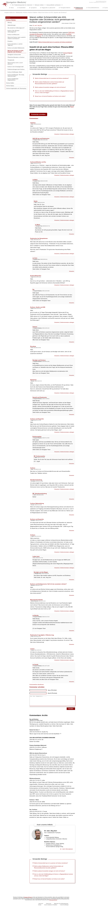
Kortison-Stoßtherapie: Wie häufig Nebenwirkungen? (16, 75)
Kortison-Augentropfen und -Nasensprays (16, 88)
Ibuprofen (39, 35)
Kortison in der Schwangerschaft (15, 66)
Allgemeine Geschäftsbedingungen (61, 903)
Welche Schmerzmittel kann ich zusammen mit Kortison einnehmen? (55, 42)
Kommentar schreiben (38, 114)
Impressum (40, 903)
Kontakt (39, 904)
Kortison (8, 17)
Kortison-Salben (10, 83)
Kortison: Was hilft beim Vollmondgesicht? (13, 31)
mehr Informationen (67, 849)
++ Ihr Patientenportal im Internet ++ (36, 5)
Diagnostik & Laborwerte (48, 7)
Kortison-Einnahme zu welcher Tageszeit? (15, 44)
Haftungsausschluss (53, 899)
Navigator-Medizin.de (28, 897)
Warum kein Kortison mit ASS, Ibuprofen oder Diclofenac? (16, 51)
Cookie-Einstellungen (64, 904)
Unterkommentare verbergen (67, 134)
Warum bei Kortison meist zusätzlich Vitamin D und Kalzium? (17, 38)
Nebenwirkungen (12, 25)
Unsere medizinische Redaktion (50, 904)
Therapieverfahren (65, 7)
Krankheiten (22, 7)
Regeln (72, 106)
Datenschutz (48, 903)
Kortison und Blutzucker (13, 34)
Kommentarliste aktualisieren (37, 684)
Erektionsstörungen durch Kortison (16, 69)
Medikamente (79, 7)
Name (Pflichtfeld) (52, 690)
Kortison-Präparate (67, 52)
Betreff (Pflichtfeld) (52, 693)
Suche (106, 7)
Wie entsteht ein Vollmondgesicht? (16, 28)
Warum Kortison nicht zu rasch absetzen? (15, 63)
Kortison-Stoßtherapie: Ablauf (15, 72)
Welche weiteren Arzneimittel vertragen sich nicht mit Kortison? (50, 87)
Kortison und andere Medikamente (16, 48)
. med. (37, 25)
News (12, 7)
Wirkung (10, 22)
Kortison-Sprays (10, 85)
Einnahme (10, 41)
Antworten (57, 134)
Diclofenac (68, 34)
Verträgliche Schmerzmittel (14, 54)
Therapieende (11, 60)
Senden (70, 708)
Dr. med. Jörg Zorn (50, 831)
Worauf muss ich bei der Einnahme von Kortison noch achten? (50, 96)
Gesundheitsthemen (93, 7)
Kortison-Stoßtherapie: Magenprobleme (13, 79)
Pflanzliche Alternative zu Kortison (16, 57)
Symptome (34, 7)
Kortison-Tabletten (11, 20)
